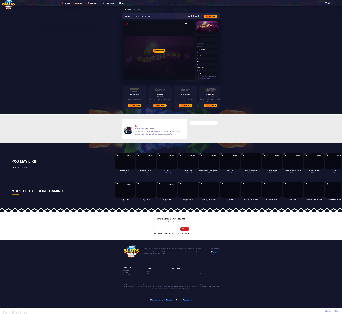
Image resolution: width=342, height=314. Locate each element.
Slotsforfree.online (127, 9)
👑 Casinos (78, 3)
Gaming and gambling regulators (205, 273)
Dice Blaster (293, 199)
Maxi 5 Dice (146, 199)
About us (149, 271)
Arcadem (209, 172)
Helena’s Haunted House (293, 170)
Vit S (136, 126)
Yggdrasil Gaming (167, 172)
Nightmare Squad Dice (251, 199)
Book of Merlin (124, 170)
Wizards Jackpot (272, 170)
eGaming (131, 23)
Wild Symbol (206, 78)
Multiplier (208, 76)
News (173, 273)
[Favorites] (326, 3)
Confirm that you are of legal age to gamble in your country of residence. (173, 233)
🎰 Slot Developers (108, 3)
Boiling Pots (188, 170)
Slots (135, 9)
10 (197, 52)
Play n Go (335, 172)
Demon (335, 170)
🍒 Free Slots (66, 3)
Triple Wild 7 (125, 199)
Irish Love (230, 170)
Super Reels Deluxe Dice (314, 199)
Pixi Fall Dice (230, 199)
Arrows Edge (251, 172)
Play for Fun (159, 51)
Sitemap (149, 273)
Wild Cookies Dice (272, 199)
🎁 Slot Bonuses (92, 3)
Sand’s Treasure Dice (209, 199)
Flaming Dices (188, 199)
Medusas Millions (314, 170)
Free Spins (200, 76)
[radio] (189, 16)
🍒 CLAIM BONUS (210, 16)
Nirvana (166, 170)
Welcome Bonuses (127, 274)
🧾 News (122, 3)
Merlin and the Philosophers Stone (210, 170)
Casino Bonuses (126, 270)
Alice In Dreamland (251, 170)
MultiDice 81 (167, 199)
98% (198, 64)
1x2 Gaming (125, 172)
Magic (199, 70)
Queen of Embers (145, 170)
